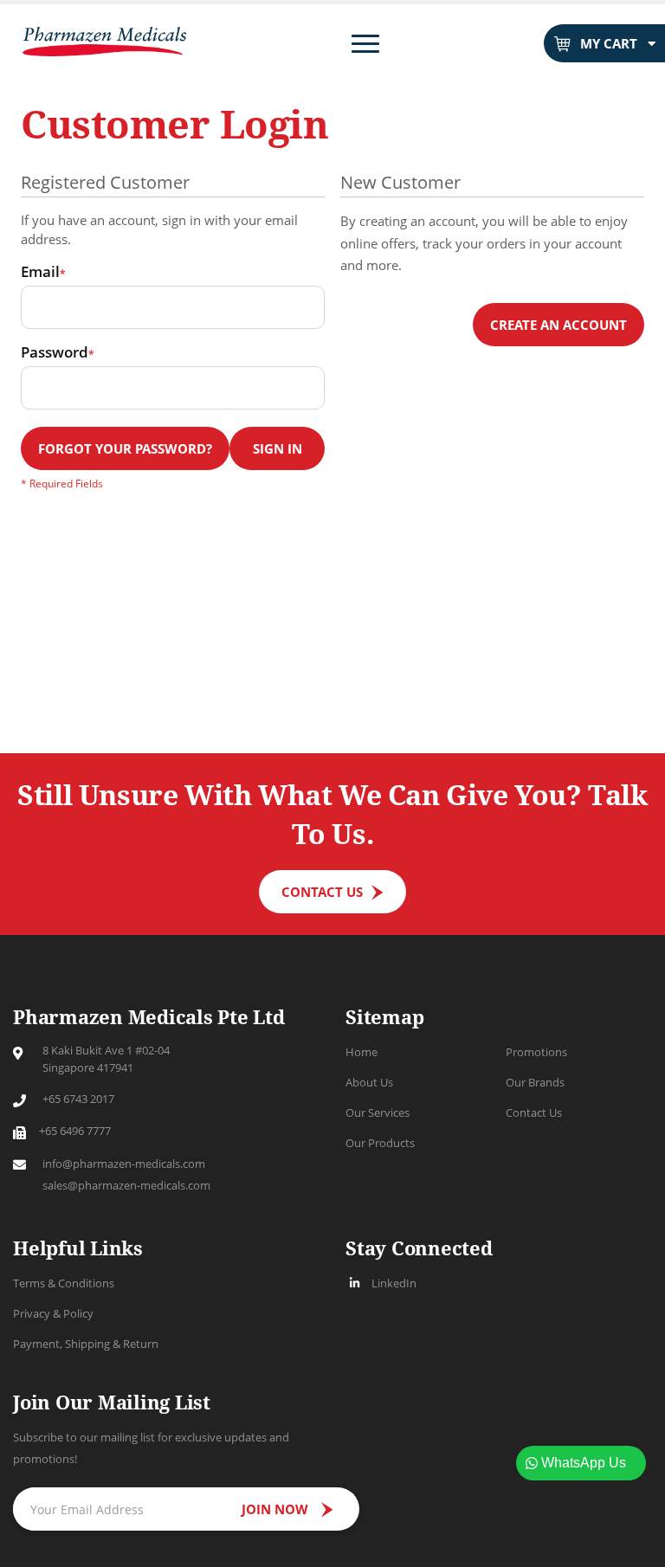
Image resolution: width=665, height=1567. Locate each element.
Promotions (536, 1052)
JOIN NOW (275, 1509)
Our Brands (535, 1082)
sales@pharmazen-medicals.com (126, 1185)
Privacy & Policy (53, 1313)
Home (361, 1052)
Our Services (377, 1112)
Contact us (322, 891)
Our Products (380, 1143)
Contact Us (534, 1112)
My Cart (608, 43)
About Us (369, 1082)
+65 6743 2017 (78, 1098)
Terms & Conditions (63, 1283)
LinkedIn (393, 1283)
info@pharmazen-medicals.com (123, 1163)
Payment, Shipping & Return (85, 1343)
